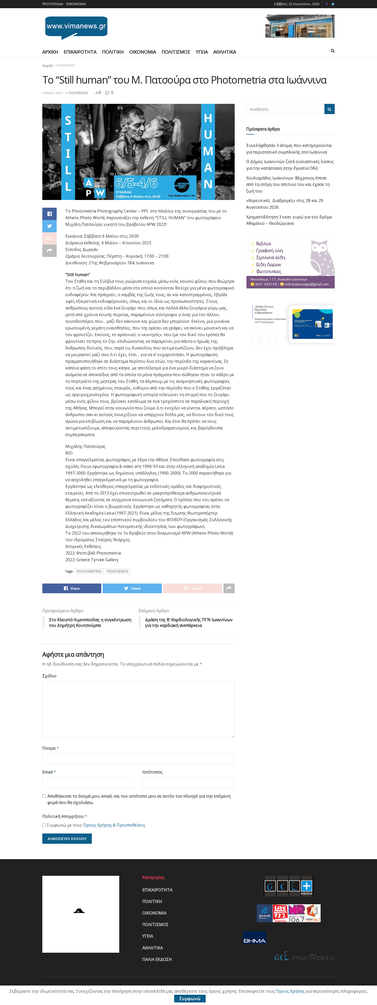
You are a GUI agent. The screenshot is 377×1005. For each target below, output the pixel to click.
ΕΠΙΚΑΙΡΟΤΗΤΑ (80, 52)
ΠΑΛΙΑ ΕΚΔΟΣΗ (157, 959)
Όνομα (50, 748)
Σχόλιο (49, 676)
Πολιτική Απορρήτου (64, 816)
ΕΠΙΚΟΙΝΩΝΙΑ (76, 4)
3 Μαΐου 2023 (52, 93)
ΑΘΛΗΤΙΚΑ (224, 52)
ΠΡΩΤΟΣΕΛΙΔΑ (52, 4)
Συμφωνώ (190, 998)
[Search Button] (329, 109)
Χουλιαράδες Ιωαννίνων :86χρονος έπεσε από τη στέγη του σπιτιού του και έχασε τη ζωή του (288, 184)
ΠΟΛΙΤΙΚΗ (113, 52)
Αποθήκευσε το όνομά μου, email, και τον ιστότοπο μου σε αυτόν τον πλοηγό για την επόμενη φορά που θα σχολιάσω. (139, 799)
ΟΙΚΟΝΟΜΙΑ (142, 52)
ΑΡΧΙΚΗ (50, 52)
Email (49, 772)
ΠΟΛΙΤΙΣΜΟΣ (176, 52)
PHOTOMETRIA (89, 571)
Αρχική (47, 65)
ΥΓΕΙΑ (202, 52)
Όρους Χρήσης (290, 991)
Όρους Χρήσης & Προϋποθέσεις (114, 825)
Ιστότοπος (152, 772)
